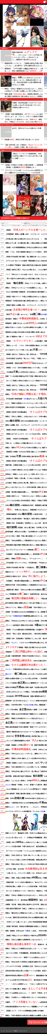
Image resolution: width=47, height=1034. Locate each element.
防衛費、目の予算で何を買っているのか (22, 139)
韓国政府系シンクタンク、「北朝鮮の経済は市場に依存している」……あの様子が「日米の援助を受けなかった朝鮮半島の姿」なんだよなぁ (24, 65)
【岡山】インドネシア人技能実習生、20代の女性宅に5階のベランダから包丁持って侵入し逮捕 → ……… (27, 156)
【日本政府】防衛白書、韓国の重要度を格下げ (25, 695)
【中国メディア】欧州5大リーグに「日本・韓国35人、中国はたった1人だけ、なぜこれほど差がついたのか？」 (23, 121)
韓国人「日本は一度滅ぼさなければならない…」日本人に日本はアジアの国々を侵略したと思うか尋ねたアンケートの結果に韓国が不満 (24, 91)
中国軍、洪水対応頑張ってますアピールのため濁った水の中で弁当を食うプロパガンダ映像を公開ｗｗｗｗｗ (26, 105)
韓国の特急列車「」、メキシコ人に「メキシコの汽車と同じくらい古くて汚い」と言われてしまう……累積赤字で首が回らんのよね (27, 56)
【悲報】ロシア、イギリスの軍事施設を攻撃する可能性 (24, 1011)
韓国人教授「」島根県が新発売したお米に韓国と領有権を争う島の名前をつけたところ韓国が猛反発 (24, 96)
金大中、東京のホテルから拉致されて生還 (26, 128)
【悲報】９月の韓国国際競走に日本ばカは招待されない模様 (26, 247)
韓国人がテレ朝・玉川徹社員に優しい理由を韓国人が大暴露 (26, 243)
